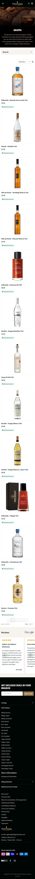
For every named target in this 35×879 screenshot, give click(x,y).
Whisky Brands (5, 713)
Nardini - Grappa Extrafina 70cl (12, 331)
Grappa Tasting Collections (22, 44)
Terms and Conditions (8, 809)
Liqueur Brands (6, 757)
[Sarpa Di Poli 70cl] (17, 358)
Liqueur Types (5, 760)
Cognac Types (5, 742)
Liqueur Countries (6, 763)
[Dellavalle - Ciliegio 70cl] (17, 497)
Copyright (4, 817)
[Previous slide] (5, 655)
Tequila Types (5, 754)
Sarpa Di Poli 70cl (7, 377)
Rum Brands (5, 721)
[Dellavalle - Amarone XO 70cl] (17, 266)
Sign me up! (28, 694)
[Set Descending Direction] (33, 62)
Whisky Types (5, 716)
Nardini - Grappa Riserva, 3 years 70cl (14, 470)
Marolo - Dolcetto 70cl (9, 146)
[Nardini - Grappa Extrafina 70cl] (17, 312)
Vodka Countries (6, 748)
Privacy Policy (5, 812)
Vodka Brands (5, 745)
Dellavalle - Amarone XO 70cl (11, 285)
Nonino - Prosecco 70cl (9, 608)
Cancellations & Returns (8, 806)
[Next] (26, 620)
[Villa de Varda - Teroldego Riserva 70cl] (17, 173)
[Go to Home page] (17, 3)
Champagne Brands (7, 765)
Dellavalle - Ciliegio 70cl (9, 516)
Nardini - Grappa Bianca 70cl (11, 423)
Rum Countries (5, 727)
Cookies (3, 814)
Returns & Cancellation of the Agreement (13, 800)
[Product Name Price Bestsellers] (24, 61)
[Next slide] (30, 655)
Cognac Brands (5, 739)
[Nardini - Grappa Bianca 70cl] (17, 404)
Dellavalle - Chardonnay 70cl (11, 562)
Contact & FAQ (5, 797)
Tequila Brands (5, 751)
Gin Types (4, 733)
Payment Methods (6, 820)
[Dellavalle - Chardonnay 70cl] (17, 543)
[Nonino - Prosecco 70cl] (17, 589)
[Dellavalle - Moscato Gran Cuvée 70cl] (17, 81)
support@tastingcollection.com (15, 834)
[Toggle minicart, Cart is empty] (32, 3)
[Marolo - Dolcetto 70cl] (17, 127)
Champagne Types (7, 768)
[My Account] (29, 3)
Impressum (4, 823)
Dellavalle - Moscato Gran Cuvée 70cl (14, 100)
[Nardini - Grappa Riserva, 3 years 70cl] (17, 451)
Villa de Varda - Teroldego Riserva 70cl (14, 192)
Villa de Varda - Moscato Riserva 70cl (14, 239)
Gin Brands (4, 730)
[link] (9, 620)
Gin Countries (5, 736)
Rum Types (4, 724)
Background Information (8, 776)
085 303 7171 (11, 837)
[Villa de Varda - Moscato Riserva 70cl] (17, 220)
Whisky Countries (6, 718)
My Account (4, 794)
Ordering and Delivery (8, 803)
